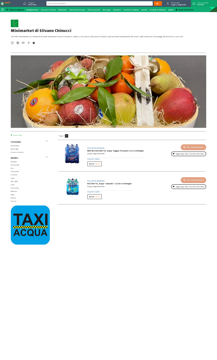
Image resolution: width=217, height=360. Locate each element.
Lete (12, 184)
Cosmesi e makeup (131, 9)
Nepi (12, 194)
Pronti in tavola (17, 152)
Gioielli (144, 9)
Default (14, 161)
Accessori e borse (48, 9)
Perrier (14, 201)
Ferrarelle (15, 171)
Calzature (117, 9)
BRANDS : (15, 158)
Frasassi (14, 174)
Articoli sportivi (94, 9)
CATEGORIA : (16, 142)
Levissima (15, 188)
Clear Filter (17, 135)
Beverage (107, 9)
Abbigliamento (32, 9)
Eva (12, 168)
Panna (13, 198)
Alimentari (62, 9)
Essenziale (15, 165)
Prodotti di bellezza (158, 9)
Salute (170, 9)
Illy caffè (14, 181)
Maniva (14, 191)
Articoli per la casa (77, 9)
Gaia (13, 178)
